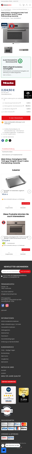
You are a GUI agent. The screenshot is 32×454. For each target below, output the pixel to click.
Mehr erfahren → (7, 75)
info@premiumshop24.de (9, 294)
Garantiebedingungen (8, 339)
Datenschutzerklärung (19, 275)
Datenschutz (5, 333)
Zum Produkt (25, 203)
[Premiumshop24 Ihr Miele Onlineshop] (6, 5)
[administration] (21, 447)
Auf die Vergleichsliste (9, 134)
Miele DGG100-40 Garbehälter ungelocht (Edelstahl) (13, 191)
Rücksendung (5, 353)
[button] (13, 43)
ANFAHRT (4, 310)
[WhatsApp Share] (6, 140)
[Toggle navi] (30, 5)
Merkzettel (23, 207)
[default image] (16, 33)
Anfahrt (3, 373)
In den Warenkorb (16, 118)
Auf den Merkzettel (8, 137)
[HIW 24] (18, 447)
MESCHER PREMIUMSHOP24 (12, 443)
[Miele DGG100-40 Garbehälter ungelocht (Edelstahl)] (16, 181)
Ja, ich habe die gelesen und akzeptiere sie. (14, 276)
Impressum (4, 336)
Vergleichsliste (9, 207)
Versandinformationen (8, 327)
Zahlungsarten (5, 330)
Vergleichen (5, 359)
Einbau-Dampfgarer (6, 10)
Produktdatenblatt (11, 243)
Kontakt (3, 370)
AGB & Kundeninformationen (10, 321)
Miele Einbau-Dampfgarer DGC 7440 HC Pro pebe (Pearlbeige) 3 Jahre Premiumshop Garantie (15, 237)
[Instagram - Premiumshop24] (7, 306)
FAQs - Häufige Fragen (8, 350)
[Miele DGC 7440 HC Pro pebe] (4, 243)
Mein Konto (4, 356)
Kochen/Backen (7, 9)
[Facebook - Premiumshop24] (2, 306)
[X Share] (10, 140)
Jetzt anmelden (25, 271)
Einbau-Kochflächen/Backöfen (20, 9)
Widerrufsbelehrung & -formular (11, 324)
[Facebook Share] (2, 140)
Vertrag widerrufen (9, 382)
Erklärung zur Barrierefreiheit (10, 342)
